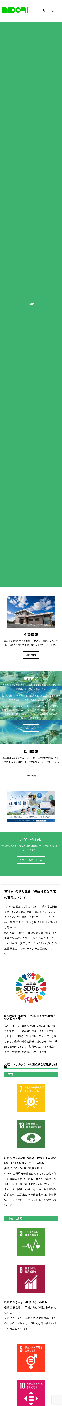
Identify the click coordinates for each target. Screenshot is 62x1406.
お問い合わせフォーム (31, 860)
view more (31, 655)
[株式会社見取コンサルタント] (15, 10)
